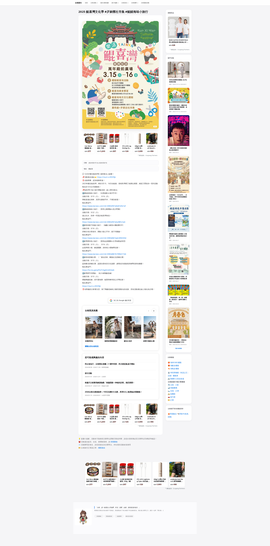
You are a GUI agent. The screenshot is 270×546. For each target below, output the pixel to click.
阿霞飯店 (173, 414)
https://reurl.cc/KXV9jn (106, 177)
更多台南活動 (178, 348)
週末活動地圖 (104, 3)
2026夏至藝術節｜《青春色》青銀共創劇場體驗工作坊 (178, 341)
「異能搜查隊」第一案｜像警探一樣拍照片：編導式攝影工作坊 (178, 299)
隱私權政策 (109, 516)
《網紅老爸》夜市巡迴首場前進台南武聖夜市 (178, 149)
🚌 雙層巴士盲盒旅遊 (176, 379)
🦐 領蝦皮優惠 (173, 368)
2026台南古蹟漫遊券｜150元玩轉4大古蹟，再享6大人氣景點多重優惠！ (113, 392)
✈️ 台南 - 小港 (173, 385)
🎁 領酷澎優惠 (173, 365)
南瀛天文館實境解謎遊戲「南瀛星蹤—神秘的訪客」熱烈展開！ (110, 382)
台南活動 (93, 3)
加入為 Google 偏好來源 (122, 300)
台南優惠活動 (145, 3)
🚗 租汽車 (172, 397)
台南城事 (134, 3)
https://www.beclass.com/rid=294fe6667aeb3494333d (104, 238)
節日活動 (88, 373)
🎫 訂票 (171, 400)
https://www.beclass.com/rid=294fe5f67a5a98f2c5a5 (103, 222)
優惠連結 (101, 448)
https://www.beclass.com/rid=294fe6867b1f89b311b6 (104, 254)
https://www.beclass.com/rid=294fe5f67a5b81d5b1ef (104, 206)
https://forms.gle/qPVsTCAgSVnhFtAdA (98, 270)
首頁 (86, 3)
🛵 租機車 (172, 394)
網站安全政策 (129, 516)
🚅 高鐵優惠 (172, 388)
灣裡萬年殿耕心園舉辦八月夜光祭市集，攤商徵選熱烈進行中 (178, 236)
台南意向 (78, 3)
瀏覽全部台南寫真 (92, 346)
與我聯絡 (114, 442)
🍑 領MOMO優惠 (175, 362)
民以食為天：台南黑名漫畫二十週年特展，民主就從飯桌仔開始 (110, 364)
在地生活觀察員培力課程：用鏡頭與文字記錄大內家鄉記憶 (178, 278)
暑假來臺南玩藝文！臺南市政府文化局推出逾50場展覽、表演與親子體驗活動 (178, 107)
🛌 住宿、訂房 (173, 391)
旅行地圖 (114, 3)
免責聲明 (119, 516)
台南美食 (124, 3)
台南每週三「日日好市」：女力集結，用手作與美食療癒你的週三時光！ (178, 197)
